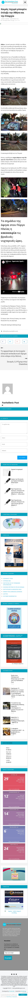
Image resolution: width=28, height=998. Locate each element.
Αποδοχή (22, 994)
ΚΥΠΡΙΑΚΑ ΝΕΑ (7, 581)
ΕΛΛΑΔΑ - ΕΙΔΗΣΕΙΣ (5, 18)
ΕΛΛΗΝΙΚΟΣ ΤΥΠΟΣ (8, 578)
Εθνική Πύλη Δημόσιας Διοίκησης (12, 591)
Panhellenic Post (15, 18)
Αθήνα (4, 331)
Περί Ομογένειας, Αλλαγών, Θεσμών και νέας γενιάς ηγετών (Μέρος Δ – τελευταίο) (17, 491)
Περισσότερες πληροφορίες (12, 996)
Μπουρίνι (15, 331)
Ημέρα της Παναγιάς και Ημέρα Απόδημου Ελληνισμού (17, 480)
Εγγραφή (8, 958)
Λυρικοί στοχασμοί (17, 469)
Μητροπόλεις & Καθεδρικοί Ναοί (12, 589)
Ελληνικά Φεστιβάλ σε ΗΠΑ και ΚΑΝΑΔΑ (13, 587)
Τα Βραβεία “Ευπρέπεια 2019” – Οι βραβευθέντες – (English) (17, 731)
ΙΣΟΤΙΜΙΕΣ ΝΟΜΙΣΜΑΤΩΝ (9, 596)
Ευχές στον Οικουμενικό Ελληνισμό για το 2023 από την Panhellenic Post (17, 679)
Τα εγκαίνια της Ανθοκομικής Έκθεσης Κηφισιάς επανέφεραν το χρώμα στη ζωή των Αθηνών (17, 707)
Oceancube (11, 991)
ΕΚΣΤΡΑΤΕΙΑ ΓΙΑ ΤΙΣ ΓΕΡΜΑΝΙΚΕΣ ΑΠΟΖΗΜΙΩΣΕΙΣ (11, 583)
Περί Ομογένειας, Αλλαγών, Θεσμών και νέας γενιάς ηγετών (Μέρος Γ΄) (17, 502)
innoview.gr (23, 991)
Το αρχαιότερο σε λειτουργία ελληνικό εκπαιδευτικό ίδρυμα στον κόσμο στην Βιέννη (13, 353)
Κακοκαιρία (9, 331)
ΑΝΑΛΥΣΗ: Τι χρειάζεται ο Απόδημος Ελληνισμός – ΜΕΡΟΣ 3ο (17, 720)
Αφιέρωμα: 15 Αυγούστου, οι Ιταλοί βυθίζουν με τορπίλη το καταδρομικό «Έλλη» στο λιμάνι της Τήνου (17, 692)
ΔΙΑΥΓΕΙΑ (5, 594)
